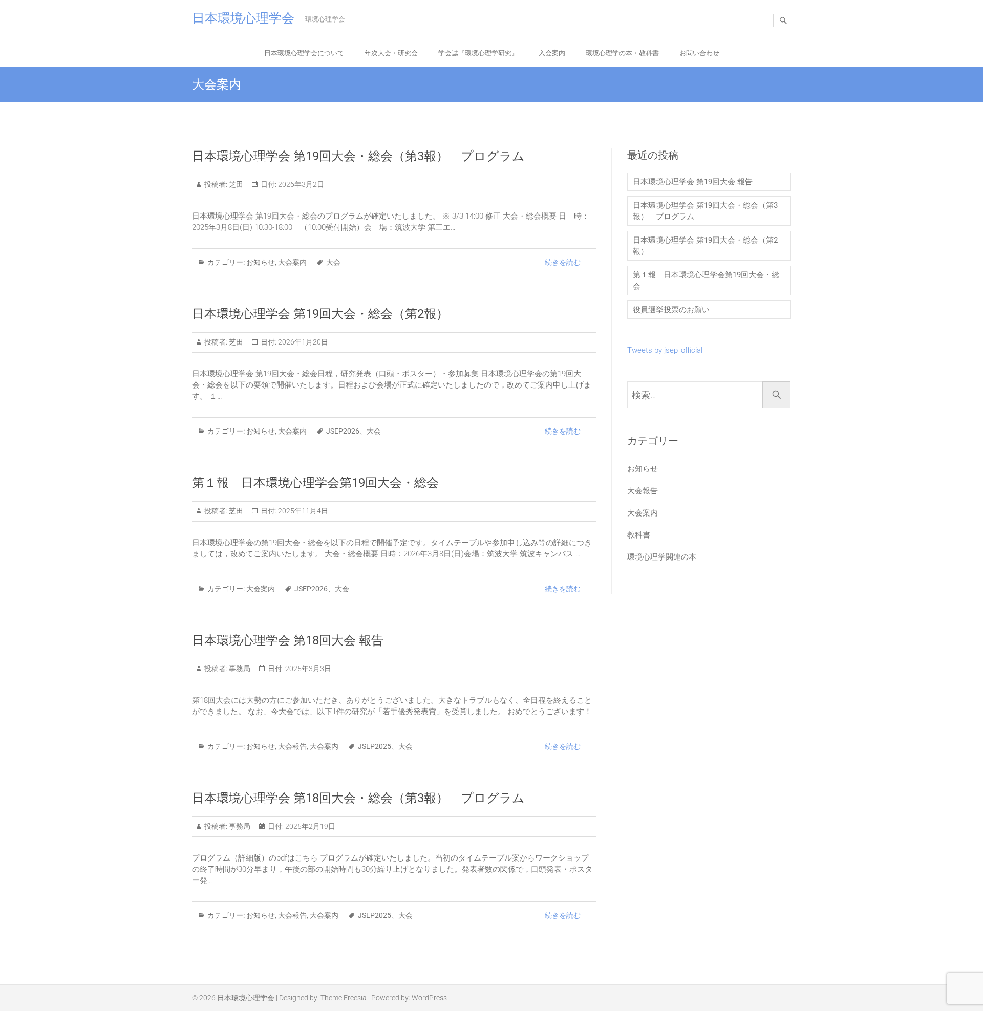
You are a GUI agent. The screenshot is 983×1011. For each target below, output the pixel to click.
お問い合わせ (699, 53)
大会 (333, 262)
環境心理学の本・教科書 (622, 53)
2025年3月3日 (307, 668)
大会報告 (292, 746)
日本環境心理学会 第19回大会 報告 (693, 181)
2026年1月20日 (302, 342)
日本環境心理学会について (304, 53)
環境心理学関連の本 (661, 557)
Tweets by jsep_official (664, 350)
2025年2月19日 (309, 826)
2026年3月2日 (300, 184)
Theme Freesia (343, 998)
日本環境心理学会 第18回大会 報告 (287, 640)
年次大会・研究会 (391, 53)
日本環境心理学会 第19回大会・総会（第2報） (326, 314)
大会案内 (292, 262)
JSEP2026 (342, 431)
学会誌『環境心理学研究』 (478, 53)
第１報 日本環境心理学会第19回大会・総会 (315, 483)
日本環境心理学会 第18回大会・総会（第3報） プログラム (358, 798)
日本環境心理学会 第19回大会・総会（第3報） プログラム (358, 156)
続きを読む (563, 262)
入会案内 (552, 53)
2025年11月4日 (302, 511)
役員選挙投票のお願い (671, 309)
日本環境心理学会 (243, 18)
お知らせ (260, 262)
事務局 (238, 668)
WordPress (429, 998)
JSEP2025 (374, 746)
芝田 (235, 184)
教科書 (638, 535)
